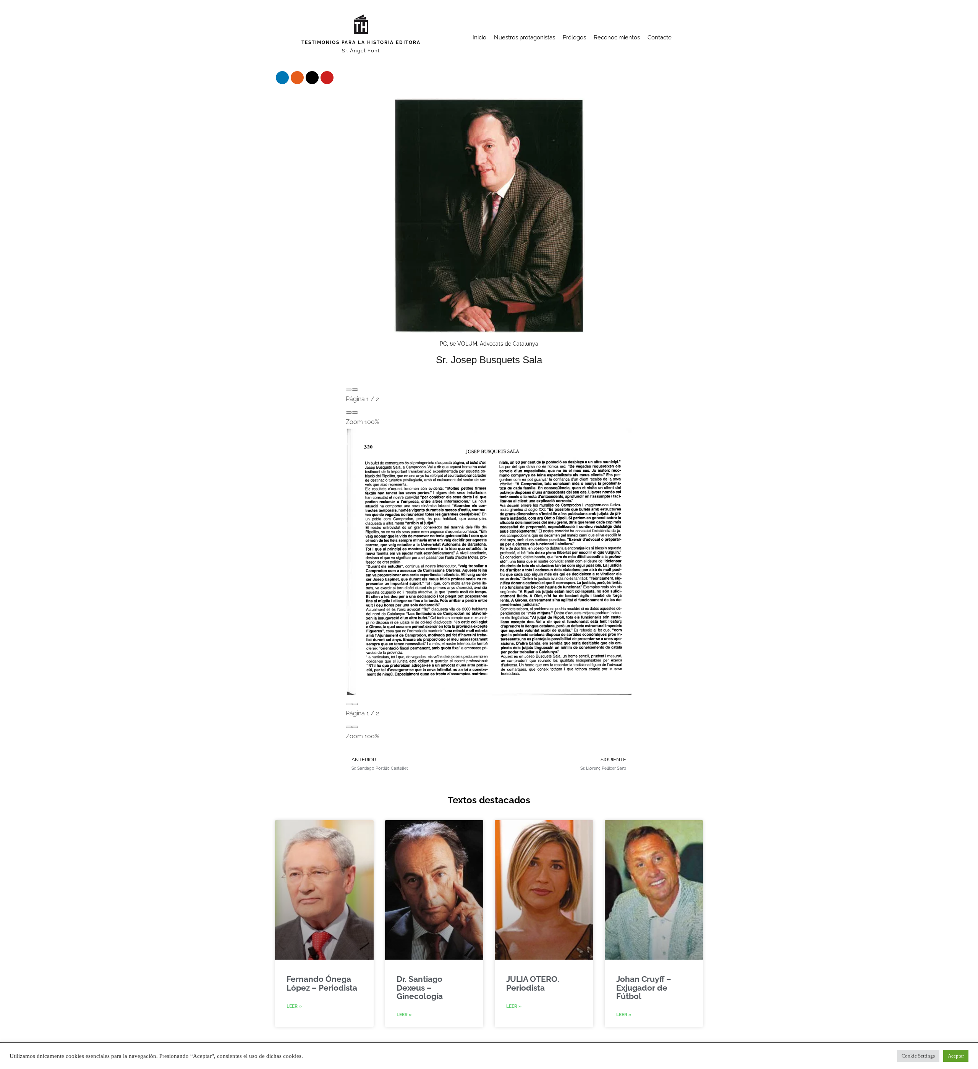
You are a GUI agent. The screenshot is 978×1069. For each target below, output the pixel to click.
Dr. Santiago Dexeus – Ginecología (420, 987)
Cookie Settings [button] (918, 1056)
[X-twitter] (312, 77)
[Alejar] (349, 412)
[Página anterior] (349, 389)
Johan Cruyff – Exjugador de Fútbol (643, 987)
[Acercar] (355, 412)
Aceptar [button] (956, 1056)
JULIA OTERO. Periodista (532, 983)
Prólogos (574, 37)
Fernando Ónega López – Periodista (322, 983)
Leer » (294, 1006)
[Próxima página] (355, 389)
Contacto (660, 37)
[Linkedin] (282, 77)
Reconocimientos (617, 37)
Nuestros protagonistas (524, 37)
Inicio (479, 37)
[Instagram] (297, 77)
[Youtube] (327, 77)
